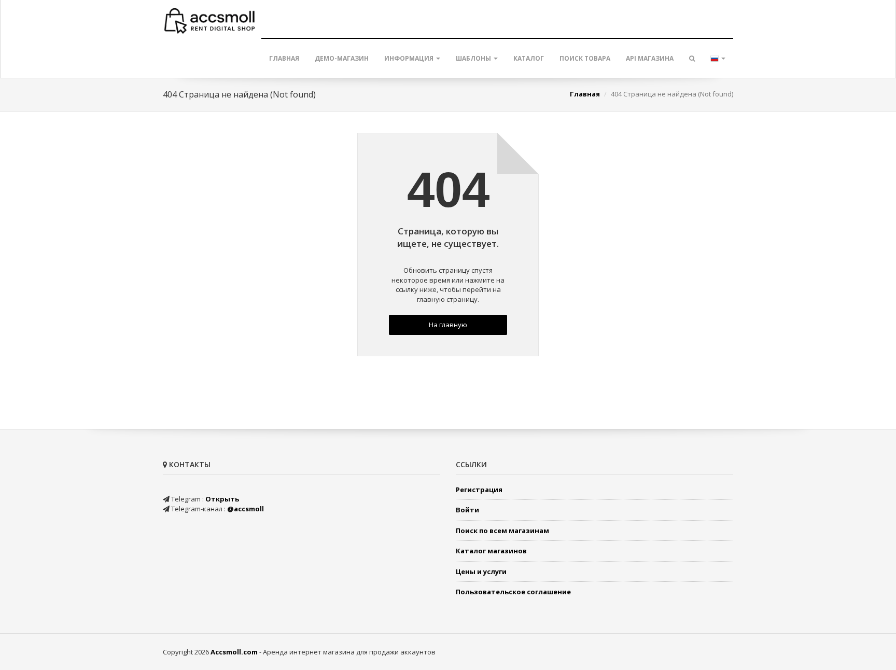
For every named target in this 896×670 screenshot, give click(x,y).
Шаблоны (474, 58)
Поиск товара (584, 58)
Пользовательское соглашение (513, 591)
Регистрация (479, 489)
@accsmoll (245, 508)
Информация (409, 58)
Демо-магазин (342, 58)
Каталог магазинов (491, 550)
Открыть (222, 499)
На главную (448, 324)
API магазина (650, 58)
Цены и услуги (481, 571)
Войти (467, 509)
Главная (284, 58)
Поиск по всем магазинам (502, 530)
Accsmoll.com (234, 652)
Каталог (528, 58)
